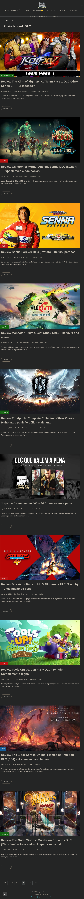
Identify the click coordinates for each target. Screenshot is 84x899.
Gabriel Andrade (20, 764)
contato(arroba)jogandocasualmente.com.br (42, 897)
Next (30, 883)
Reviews (33, 91)
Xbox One (43, 342)
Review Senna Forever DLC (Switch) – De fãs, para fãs (38, 252)
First (4, 883)
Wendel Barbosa (21, 91)
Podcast (34, 509)
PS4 (30, 764)
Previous (9, 883)
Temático (42, 509)
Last (35, 883)
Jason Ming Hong (22, 176)
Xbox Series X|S (43, 91)
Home (6, 20)
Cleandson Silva (24, 342)
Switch (40, 176)
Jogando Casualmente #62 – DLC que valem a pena (36, 503)
